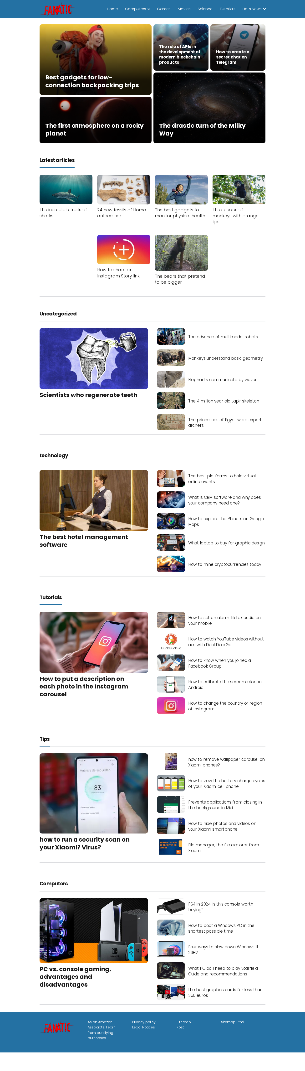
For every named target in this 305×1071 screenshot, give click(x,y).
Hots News (252, 9)
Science (205, 9)
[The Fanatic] (59, 8)
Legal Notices (143, 1027)
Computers (135, 9)
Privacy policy (144, 1022)
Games (164, 9)
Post (180, 1027)
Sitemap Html (232, 1022)
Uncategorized (58, 313)
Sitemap (184, 1022)
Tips (45, 739)
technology (54, 455)
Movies (184, 9)
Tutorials (227, 9)
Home (112, 9)
